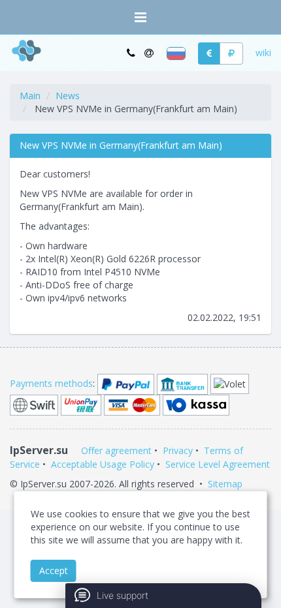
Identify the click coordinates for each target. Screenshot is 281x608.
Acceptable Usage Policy (102, 464)
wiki (263, 52)
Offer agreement (116, 450)
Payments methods (51, 383)
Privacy (178, 450)
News (68, 95)
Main (30, 95)
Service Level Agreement (217, 464)
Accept (53, 570)
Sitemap (225, 484)
